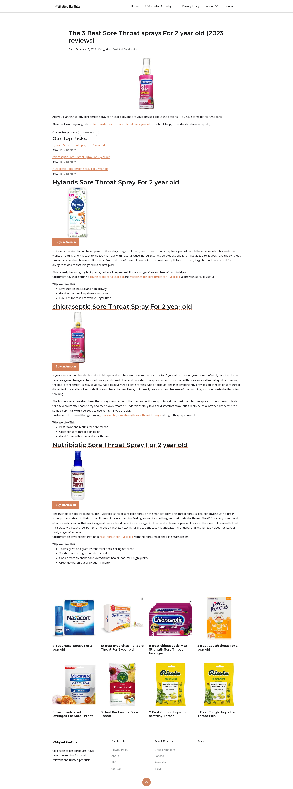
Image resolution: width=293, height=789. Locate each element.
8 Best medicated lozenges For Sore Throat (72, 714)
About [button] (210, 6)
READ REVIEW (67, 150)
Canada (159, 756)
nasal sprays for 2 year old (116, 537)
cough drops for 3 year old (107, 277)
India (157, 769)
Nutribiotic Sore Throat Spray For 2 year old (80, 169)
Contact (230, 6)
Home (135, 6)
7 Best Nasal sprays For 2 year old (72, 647)
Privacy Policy (190, 6)
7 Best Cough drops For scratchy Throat (168, 714)
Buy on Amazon (66, 242)
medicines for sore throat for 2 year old (155, 277)
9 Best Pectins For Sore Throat (119, 714)
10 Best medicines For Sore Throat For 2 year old (122, 647)
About (115, 756)
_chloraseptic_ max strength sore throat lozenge (130, 415)
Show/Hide (88, 132)
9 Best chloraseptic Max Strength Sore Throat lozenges (168, 649)
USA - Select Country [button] (158, 6)
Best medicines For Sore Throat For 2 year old (122, 124)
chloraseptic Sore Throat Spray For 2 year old (81, 157)
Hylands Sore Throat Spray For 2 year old (78, 145)
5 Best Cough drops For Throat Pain (216, 714)
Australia (160, 762)
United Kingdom (164, 750)
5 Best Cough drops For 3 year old (217, 647)
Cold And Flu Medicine (125, 49)
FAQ (113, 762)
